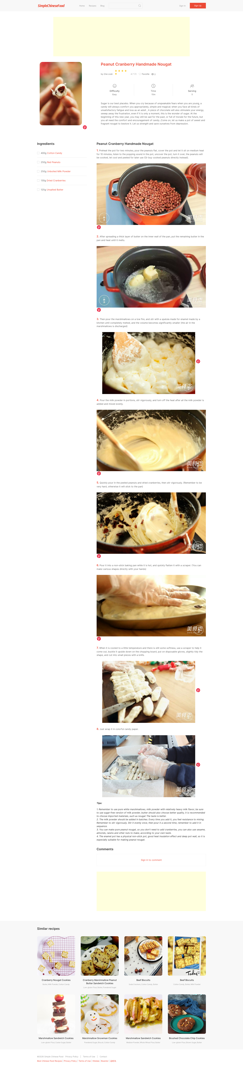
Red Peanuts (53, 162)
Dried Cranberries (56, 180)
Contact (103, 1056)
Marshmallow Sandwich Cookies (56, 1038)
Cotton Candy (54, 153)
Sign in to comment (151, 860)
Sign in (182, 6)
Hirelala (96, 1061)
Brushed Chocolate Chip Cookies (187, 1038)
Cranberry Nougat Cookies (56, 980)
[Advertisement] (121, 36)
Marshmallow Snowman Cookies (99, 1038)
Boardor (104, 1061)
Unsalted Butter (55, 189)
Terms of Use (89, 1056)
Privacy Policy (71, 1056)
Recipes (92, 6)
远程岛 (113, 1061)
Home (82, 6)
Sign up (198, 5)
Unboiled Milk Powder (59, 171)
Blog (102, 6)
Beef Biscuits (143, 980)
